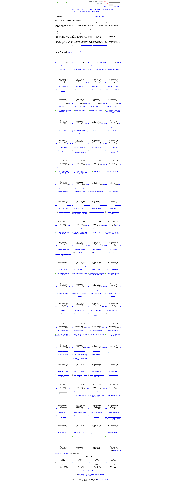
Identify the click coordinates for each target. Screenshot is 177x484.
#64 (106, 368)
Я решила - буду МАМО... (113, 86)
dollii (70, 286)
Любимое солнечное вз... (113, 310)
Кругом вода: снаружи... (63, 167)
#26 (72, 184)
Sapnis (86, 388)
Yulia (120, 103)
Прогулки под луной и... (96, 412)
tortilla (120, 306)
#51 (89, 306)
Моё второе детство (113, 371)
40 (117, 57)
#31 (89, 205)
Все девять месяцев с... (79, 269)
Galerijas (91, 9)
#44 (106, 266)
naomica (86, 347)
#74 (72, 429)
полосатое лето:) (96, 167)
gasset (86, 266)
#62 (72, 368)
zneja (70, 62)
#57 (56, 347)
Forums (78, 9)
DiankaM (69, 143)
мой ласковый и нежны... (113, 432)
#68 (106, 388)
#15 (89, 123)
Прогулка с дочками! (80, 106)
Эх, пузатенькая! (113, 188)
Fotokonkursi (66, 14)
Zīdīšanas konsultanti (99, 9)
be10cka (103, 368)
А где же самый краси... (113, 290)
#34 (72, 225)
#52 (106, 306)
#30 (72, 205)
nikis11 (86, 306)
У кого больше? (113, 249)
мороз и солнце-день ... (96, 147)
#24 (106, 164)
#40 (106, 245)
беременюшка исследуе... (80, 167)
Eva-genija (119, 62)
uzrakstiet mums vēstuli (102, 479)
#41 (56, 266)
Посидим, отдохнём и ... (113, 330)
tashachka (69, 123)
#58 (72, 347)
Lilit (120, 143)
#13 (56, 123)
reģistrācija (106, 6)
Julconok (86, 123)
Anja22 (69, 388)
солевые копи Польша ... (96, 391)
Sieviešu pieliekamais (83, 11)
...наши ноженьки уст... (63, 249)
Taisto (120, 266)
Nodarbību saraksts (109, 9)
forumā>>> (70, 52)
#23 (89, 164)
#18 (72, 143)
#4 (105, 62)
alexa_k (103, 347)
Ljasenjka (102, 143)
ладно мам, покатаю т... (79, 290)
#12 (106, 103)
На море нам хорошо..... (113, 167)
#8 (105, 82)
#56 (106, 327)
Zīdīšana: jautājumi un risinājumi (94, 11)
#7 (88, 82)
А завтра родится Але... (113, 391)
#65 (56, 388)
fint (87, 429)
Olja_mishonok (118, 205)
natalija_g (69, 408)
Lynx (103, 184)
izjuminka (102, 62)
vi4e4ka (119, 347)
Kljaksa (86, 286)
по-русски (59, 11)
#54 (72, 327)
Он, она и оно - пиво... (79, 65)
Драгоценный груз (79, 188)
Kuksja (103, 408)
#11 (89, 103)
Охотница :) (96, 127)
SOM (120, 327)
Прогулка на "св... (63, 412)
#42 (72, 266)
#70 (72, 408)
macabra (69, 82)
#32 (106, 205)
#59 (89, 347)
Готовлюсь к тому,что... (79, 208)
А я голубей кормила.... (113, 208)
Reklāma (97, 474)
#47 (89, 286)
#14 (72, 123)
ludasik (86, 62)
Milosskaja (102, 123)
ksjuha (120, 164)
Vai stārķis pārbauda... (96, 269)
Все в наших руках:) (63, 432)
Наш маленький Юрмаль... (96, 330)
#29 (56, 205)
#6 (72, 82)
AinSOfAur (68, 429)
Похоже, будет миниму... (113, 269)
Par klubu (76, 11)
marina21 (119, 368)
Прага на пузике (80, 86)
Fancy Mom (81, 22)
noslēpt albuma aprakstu (100, 16)
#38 (72, 245)
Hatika (86, 143)
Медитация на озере (63, 351)
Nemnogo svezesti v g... (96, 371)
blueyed (119, 286)
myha (70, 164)
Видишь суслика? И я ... (63, 86)
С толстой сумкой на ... (113, 412)
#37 (56, 245)
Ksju (120, 123)
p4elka (69, 245)
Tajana (86, 327)
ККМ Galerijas (58, 14)
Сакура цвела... (96, 351)
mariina (103, 164)
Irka (87, 245)
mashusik (86, 205)
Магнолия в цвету (96, 249)
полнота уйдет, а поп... (79, 432)
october (103, 103)
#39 (89, 245)
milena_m (102, 205)
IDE (70, 103)
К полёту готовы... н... (96, 65)
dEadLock (69, 306)
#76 (106, 429)
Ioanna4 (119, 388)
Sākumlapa (73, 9)
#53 (56, 327)
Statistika (92, 474)
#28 (106, 184)
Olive (87, 184)
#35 (89, 225)
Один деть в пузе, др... (79, 371)
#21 (56, 164)
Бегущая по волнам (113, 127)
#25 (56, 184)
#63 (89, 368)
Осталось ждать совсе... (63, 371)
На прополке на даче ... (113, 228)
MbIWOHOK (118, 225)
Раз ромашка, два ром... (79, 391)
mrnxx (86, 164)
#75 (89, 429)
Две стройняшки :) (63, 147)
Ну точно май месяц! (80, 310)
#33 (56, 225)
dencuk (119, 184)
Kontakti (102, 474)
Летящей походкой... (96, 86)
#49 (56, 306)
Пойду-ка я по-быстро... (79, 228)
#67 (89, 388)
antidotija (103, 286)
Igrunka (69, 347)
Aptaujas (95, 475)
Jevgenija (86, 103)
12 (113, 57)
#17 (56, 143)
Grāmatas (82, 475)
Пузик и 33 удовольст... (63, 208)
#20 (106, 143)
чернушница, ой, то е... (113, 65)
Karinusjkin (68, 225)
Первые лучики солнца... (63, 228)
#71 (89, 408)
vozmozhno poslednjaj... (79, 330)
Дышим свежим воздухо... (80, 412)
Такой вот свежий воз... (113, 147)
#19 (89, 143)
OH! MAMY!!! (63, 127)
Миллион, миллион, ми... (80, 147)
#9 (55, 103)
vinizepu (119, 82)
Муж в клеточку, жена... (63, 330)
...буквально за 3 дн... (63, 269)
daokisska (102, 429)
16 (114, 57)
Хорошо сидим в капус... (96, 106)
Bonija (103, 266)
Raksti (82, 9)
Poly (70, 184)
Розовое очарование (96, 290)
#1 (55, 62)
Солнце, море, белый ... (79, 351)
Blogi (87, 9)
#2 (72, 62)
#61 (56, 368)
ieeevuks (119, 245)
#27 (89, 184)
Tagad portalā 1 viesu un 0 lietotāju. (88, 477)
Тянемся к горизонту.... (63, 290)
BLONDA (69, 205)
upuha (86, 225)
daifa (70, 266)
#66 (72, 388)
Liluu (103, 306)
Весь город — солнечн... (113, 106)
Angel (103, 245)
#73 (56, 429)
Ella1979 (86, 368)
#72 (106, 408)
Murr (87, 82)
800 (121, 57)
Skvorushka (68, 368)
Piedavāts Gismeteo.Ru (88, 470)
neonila (103, 82)
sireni (87, 408)
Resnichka (102, 225)
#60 (106, 347)
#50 (72, 306)
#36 (106, 225)
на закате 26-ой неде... (80, 249)
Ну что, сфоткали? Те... (63, 106)
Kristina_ (103, 327)
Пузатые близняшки (63, 188)
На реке (63, 310)
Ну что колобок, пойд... (96, 310)
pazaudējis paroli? (116, 6)
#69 (56, 408)
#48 (106, 286)
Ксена (69, 327)
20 (116, 57)
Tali (120, 429)
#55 (89, 327)
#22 (72, 164)
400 (119, 57)
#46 (72, 286)
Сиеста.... (63, 65)
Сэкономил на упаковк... (80, 127)
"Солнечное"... (96, 188)
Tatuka (103, 388)
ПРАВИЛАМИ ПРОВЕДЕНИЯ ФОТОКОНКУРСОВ (94, 45)
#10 (72, 103)
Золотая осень (96, 228)
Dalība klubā (81, 474)
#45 (56, 286)
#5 (55, 82)
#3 (88, 62)
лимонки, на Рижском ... (96, 208)
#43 (89, 266)
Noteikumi (87, 474)
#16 (106, 123)
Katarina (119, 408)
